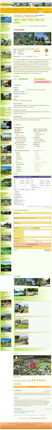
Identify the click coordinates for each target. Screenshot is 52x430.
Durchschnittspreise (6, 28)
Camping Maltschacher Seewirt (5, 259)
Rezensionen (16, 22)
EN (44, 11)
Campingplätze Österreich (6, 426)
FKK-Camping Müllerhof (5, 197)
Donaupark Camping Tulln (6, 164)
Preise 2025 (30, 19)
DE (41, 11)
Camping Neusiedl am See (28, 15)
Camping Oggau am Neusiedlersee (38, 26)
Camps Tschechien (5, 30)
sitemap (33, 423)
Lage (42, 19)
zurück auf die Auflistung (23, 26)
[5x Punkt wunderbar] (42, 380)
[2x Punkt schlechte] (35, 380)
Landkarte (8, 9)
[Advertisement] (6, 283)
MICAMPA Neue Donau (5, 91)
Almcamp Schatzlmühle (5, 245)
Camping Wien (8, 112)
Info (34, 9)
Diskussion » (43, 415)
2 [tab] (30, 47)
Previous (14, 39)
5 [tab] (36, 47)
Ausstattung (23, 19)
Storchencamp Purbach (19, 318)
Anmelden (28, 9)
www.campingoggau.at (39, 79)
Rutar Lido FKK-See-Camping (5, 220)
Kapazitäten (16, 19)
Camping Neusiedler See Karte (31, 16)
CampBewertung (5, 26)
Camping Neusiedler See (39, 15)
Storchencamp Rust (4, 37)
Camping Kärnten (4, 109)
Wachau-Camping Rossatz (6, 233)
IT (50, 11)
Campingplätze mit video (6, 25)
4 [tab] (34, 47)
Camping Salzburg (6, 107)
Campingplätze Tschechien (34, 426)
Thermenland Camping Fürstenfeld (5, 297)
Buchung (37, 19)
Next (50, 39)
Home (2, 9)
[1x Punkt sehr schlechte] (32, 380)
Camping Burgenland (18, 15)
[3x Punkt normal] (37, 380)
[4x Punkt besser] (40, 380)
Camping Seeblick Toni (5, 312)
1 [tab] (28, 47)
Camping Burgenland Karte (19, 16)
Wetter (22, 9)
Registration (28, 423)
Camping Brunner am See (6, 325)
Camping (4, 114)
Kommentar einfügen (32, 386)
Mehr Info (48, 1)
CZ (47, 11)
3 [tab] (32, 47)
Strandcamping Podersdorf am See (6, 63)
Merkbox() (39, 9)
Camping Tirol (8, 115)
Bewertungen (16, 9)
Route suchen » (37, 51)
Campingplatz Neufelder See (5, 77)
